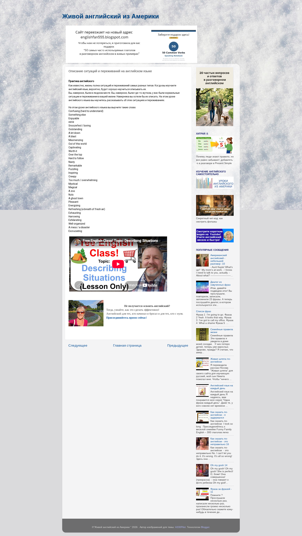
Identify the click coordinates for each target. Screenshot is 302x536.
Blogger (205, 527)
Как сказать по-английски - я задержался (219, 415)
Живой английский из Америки (110, 16)
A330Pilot (180, 527)
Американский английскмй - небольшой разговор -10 (218, 259)
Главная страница (127, 345)
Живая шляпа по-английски (220, 360)
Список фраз (203, 311)
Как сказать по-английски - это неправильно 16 (219, 441)
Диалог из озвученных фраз (220, 283)
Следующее (77, 345)
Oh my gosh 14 (218, 465)
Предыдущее (177, 345)
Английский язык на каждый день (221, 387)
